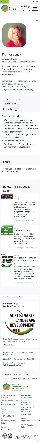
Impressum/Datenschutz (30, 420)
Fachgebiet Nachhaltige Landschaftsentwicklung (25, 259)
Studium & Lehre (25, 229)
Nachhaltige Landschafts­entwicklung (25, 8)
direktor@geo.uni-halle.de (8, 421)
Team (25, 197)
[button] (37, 440)
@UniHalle (5, 429)
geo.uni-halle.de (27, 426)
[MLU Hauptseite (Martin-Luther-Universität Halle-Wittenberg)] (20, 435)
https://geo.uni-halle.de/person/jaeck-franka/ (15, 364)
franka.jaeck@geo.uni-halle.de (21, 66)
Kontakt (24, 418)
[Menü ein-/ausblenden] (35, 8)
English (34, 378)
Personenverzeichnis (14, 297)
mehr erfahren (8, 344)
